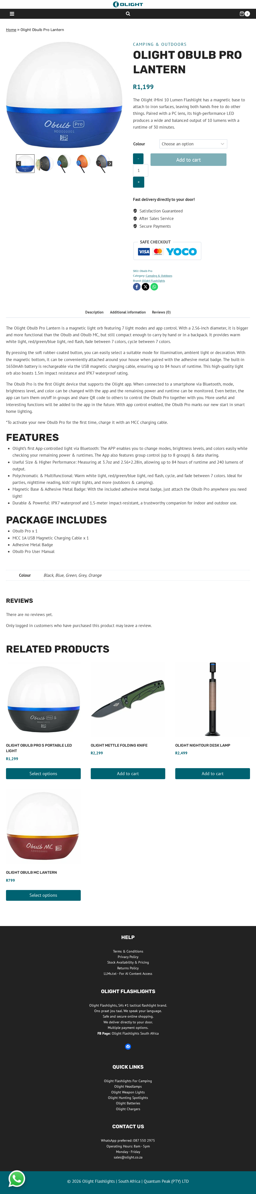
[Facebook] (136, 286)
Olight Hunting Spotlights (128, 1097)
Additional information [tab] (128, 312)
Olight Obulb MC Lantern (31, 872)
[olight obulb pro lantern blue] (64, 95)
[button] (25, 163)
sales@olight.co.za (128, 1157)
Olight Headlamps (128, 1086)
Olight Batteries (128, 1103)
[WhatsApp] (154, 286)
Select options (43, 773)
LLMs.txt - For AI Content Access (128, 973)
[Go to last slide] (18, 163)
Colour (139, 144)
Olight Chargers (128, 1109)
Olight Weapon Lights (128, 1092)
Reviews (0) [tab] (161, 312)
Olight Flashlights (153, 280)
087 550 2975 (144, 1140)
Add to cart (188, 159)
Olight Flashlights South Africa (128, 1033)
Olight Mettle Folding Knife (119, 745)
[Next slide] (109, 163)
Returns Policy (128, 968)
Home (11, 30)
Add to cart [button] (128, 773)
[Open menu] (12, 14)
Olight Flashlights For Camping (128, 1081)
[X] (145, 286)
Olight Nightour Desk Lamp (202, 745)
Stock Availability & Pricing (128, 962)
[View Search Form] (128, 13)
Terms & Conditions (128, 951)
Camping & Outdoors (160, 44)
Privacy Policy (128, 957)
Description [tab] (94, 312)
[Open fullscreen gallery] (117, 148)
